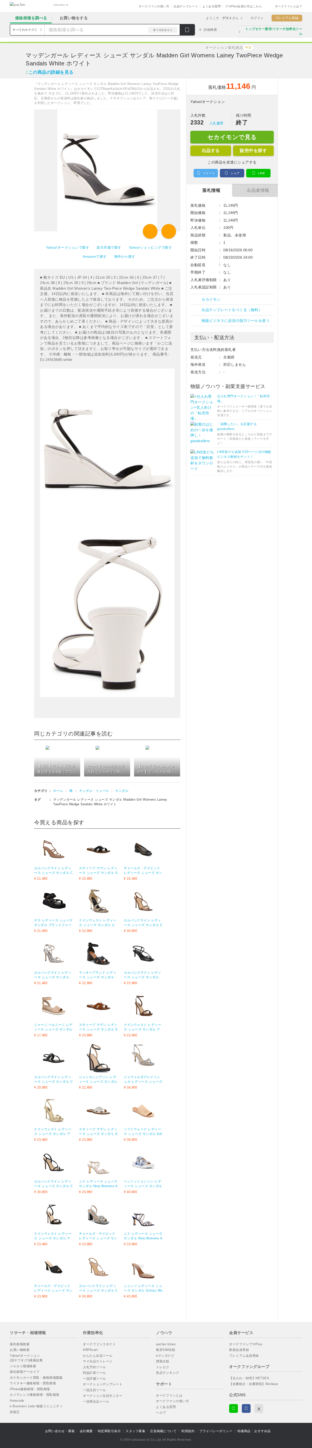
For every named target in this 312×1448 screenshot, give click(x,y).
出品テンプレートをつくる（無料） (232, 310)
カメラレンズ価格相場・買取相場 (34, 1395)
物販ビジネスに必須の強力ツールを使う (236, 320)
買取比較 (162, 1361)
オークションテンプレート (102, 1384)
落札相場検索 (19, 1344)
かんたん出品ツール (98, 1355)
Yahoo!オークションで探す (67, 247)
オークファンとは (169, 1395)
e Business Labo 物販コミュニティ (36, 1406)
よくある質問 (211, 6)
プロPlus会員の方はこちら (243, 6)
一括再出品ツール (96, 1401)
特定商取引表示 (109, 1431)
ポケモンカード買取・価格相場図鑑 (36, 1377)
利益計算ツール (94, 1373)
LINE (261, 173)
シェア (235, 173)
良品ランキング (167, 1373)
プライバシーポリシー (215, 1431)
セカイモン (211, 299)
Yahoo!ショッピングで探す (150, 247)
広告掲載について (163, 1431)
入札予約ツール (94, 1367)
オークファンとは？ (288, 6)
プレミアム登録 (287, 18)
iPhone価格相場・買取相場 (30, 1389)
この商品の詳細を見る (51, 72)
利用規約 (188, 1431)
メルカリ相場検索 (23, 1366)
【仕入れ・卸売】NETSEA (249, 1378)
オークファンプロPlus (245, 1344)
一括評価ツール (94, 1378)
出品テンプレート (186, 6)
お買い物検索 (19, 1350)
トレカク (162, 1367)
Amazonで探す (95, 256)
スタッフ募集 (135, 1431)
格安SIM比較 (166, 1350)
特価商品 (244, 1431)
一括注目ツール (94, 1390)
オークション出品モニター (102, 1395)
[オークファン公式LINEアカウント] (233, 1408)
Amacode (17, 1400)
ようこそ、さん (222, 18)
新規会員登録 (239, 1350)
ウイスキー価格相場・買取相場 (33, 1383)
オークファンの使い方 (154, 6)
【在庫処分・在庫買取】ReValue (253, 1384)
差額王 (15, 1412)
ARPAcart (90, 1350)
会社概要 (86, 1431)
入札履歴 (216, 123)
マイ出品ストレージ (98, 1361)
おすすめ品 (262, 1431)
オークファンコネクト (99, 1344)
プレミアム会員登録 (244, 1355)
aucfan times (166, 1344)
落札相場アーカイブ (24, 1372)
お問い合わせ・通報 (60, 1431)
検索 (187, 30)
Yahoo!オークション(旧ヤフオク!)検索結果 (26, 1358)
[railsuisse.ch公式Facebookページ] (246, 1408)
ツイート (209, 173)
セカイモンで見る (232, 137)
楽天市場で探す (109, 247)
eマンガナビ (165, 1355)
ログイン (257, 18)
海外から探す (124, 256)
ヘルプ (161, 1412)
